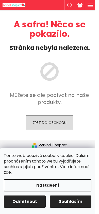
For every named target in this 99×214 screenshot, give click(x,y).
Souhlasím (70, 201)
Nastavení (47, 185)
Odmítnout (24, 201)
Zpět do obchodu (50, 122)
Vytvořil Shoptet (53, 145)
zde (7, 172)
